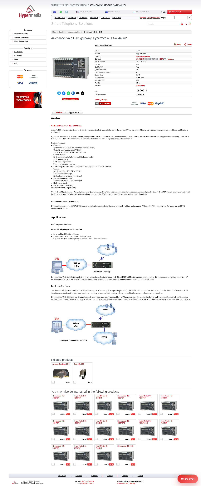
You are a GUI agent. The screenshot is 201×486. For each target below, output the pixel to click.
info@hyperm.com (86, 483)
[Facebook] (63, 93)
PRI (165, 59)
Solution (116, 18)
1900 (156, 59)
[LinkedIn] (73, 93)
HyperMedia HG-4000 (125, 446)
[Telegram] (59, 93)
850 (152, 59)
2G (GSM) (140, 59)
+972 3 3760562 (113, 12)
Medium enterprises (21, 37)
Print (179, 44)
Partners (83, 18)
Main (54, 32)
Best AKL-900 (79, 364)
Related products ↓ (70, 99)
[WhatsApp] (68, 93)
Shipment (72, 18)
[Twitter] (82, 93)
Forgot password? (153, 18)
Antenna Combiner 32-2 (61, 364)
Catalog (61, 32)
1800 (149, 59)
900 (145, 59)
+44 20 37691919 (85, 12)
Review (59, 112)
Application (74, 112)
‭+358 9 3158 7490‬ (142, 12)
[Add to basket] (68, 415)
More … (171, 59)
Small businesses (21, 41)
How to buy (60, 18)
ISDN (161, 59)
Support (94, 18)
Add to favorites (122, 483)
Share (189, 44)
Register (143, 18)
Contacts (105, 18)
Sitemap (132, 483)
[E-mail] (78, 93)
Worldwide (140, 85)
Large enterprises (74, 32)
